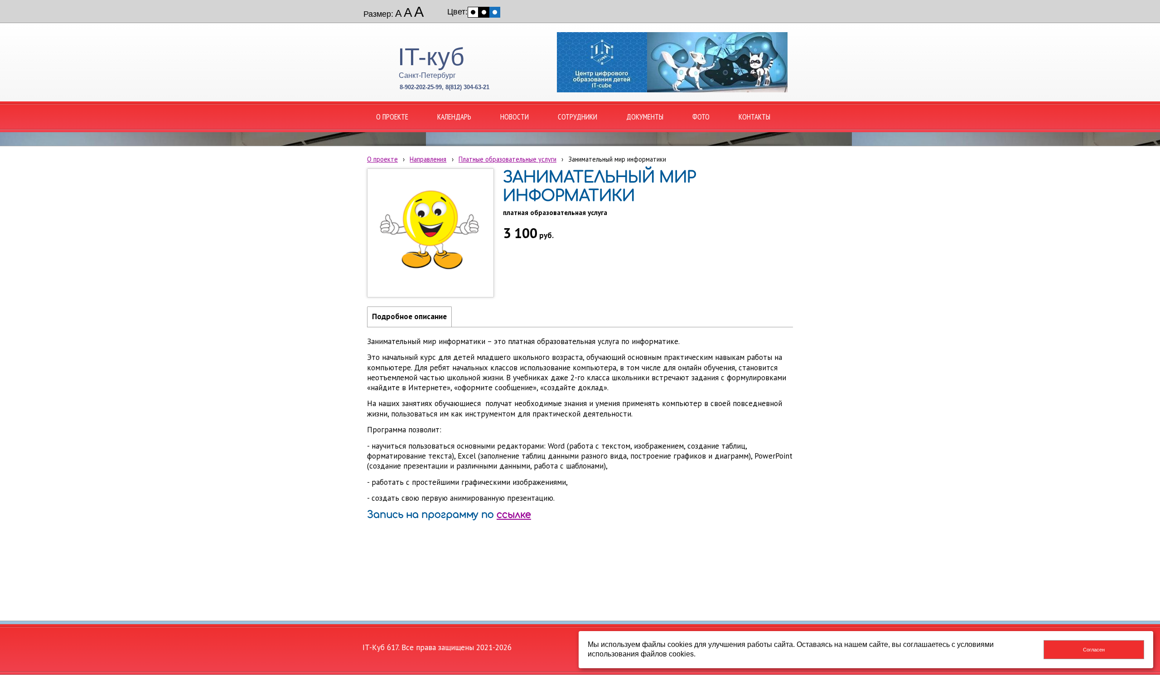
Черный (483, 12)
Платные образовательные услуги (507, 159)
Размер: (378, 14)
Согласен (1094, 649)
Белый (473, 12)
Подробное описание (409, 316)
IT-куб (431, 56)
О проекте (382, 159)
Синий (494, 12)
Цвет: (457, 11)
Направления (428, 159)
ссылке (514, 514)
